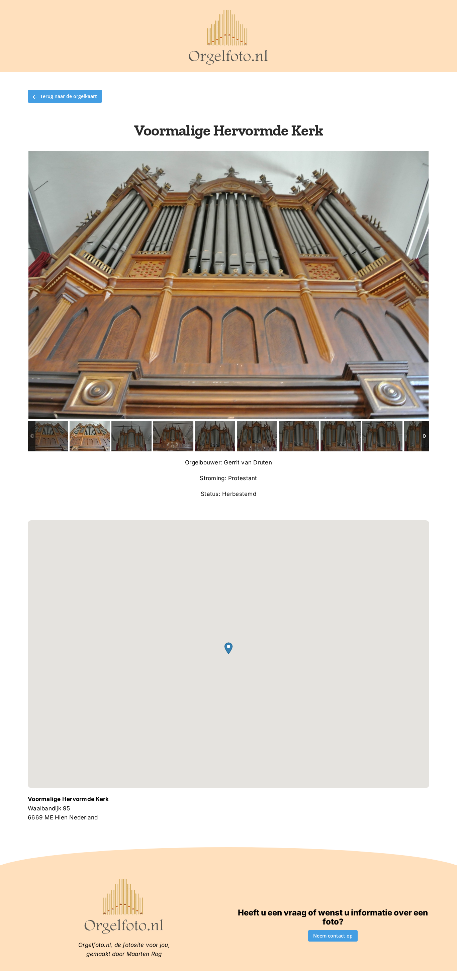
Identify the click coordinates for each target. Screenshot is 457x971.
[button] (228, 648)
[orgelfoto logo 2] (228, 11)
